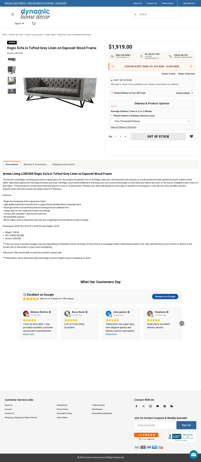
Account (8, 409)
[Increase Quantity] (125, 136)
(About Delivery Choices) (123, 127)
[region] (11, 92)
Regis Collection (186, 73)
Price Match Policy (64, 413)
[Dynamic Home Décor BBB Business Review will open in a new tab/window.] (181, 437)
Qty (110, 136)
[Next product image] (95, 92)
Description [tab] (12, 164)
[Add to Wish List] (191, 136)
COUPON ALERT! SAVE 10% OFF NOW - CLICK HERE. (152, 66)
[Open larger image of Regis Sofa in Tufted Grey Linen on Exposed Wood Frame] (59, 92)
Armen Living (168, 73)
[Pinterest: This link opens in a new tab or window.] (164, 406)
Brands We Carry (16, 35)
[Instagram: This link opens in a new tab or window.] (150, 406)
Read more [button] (28, 334)
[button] (12, 60)
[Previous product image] (24, 92)
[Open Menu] (13, 14)
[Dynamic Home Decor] (35, 13)
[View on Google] (26, 313)
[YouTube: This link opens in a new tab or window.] (157, 406)
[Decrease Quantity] (115, 136)
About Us (137, 3)
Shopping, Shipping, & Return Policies (21, 417)
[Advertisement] (100, 363)
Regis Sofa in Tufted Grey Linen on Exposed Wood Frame (68, 35)
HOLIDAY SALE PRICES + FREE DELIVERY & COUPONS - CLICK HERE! (36, 3)
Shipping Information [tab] (63, 164)
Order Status (167, 3)
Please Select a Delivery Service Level (134, 115)
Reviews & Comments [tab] (35, 164)
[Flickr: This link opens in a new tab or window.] (171, 406)
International (62, 405)
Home (4, 35)
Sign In (18, 23)
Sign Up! (186, 425)
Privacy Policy (62, 409)
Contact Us (152, 3)
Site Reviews (97, 409)
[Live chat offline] (193, 454)
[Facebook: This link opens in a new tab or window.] (136, 406)
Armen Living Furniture (34, 35)
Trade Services (98, 405)
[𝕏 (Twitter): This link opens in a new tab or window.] (143, 406)
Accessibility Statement (102, 413)
